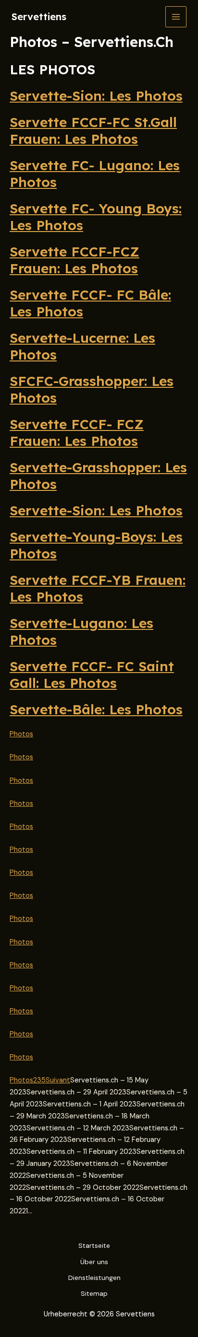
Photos (21, 734)
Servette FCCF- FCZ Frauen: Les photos (77, 432)
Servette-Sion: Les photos (96, 95)
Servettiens (39, 17)
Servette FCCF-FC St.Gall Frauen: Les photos (93, 130)
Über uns (94, 1261)
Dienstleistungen (94, 1277)
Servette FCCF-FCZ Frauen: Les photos (74, 260)
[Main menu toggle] (175, 16)
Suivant (58, 1080)
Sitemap (94, 1293)
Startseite (94, 1245)
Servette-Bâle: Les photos (96, 709)
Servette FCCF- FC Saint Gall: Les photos (92, 674)
